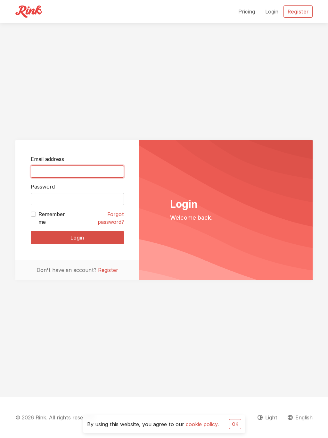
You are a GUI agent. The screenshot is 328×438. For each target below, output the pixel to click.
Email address (47, 159)
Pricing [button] (246, 11)
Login (77, 237)
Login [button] (271, 11)
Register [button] (298, 11)
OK (235, 424)
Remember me (51, 218)
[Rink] (28, 11)
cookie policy (201, 424)
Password (43, 186)
